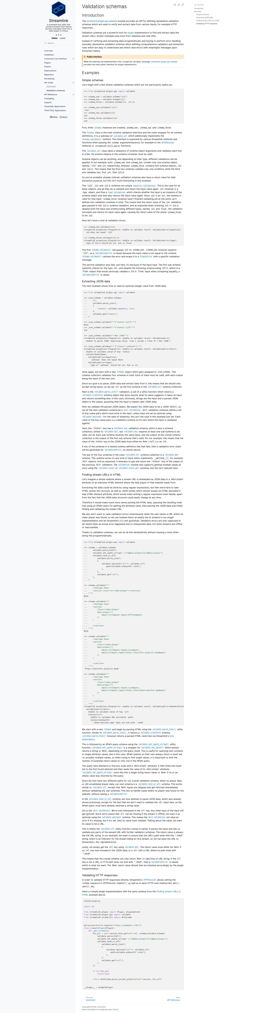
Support (48, 102)
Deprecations (50, 70)
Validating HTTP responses (206, 24)
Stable (54, 38)
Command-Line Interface (55, 58)
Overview (48, 50)
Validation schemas (55, 90)
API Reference (50, 94)
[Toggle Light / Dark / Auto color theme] (182, 4)
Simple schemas (202, 14)
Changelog (49, 98)
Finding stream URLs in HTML (207, 20)
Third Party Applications (55, 110)
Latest (62, 38)
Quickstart (51, 86)
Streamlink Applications (54, 106)
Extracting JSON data (204, 17)
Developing (49, 78)
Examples (197, 11)
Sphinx (93, 1009)
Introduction (198, 8)
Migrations (49, 74)
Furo (115, 1009)
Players (47, 66)
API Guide (48, 82)
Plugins (47, 62)
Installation (49, 54)
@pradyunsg (106, 1009)
